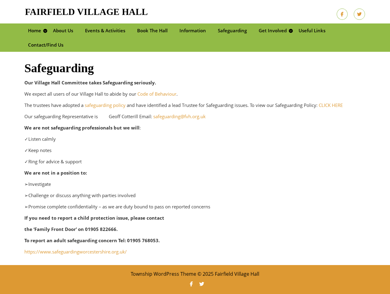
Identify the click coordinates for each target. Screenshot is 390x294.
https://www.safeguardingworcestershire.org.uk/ (75, 252)
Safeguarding (232, 30)
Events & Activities (105, 30)
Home (34, 30)
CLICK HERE (331, 105)
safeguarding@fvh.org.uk (179, 116)
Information (192, 30)
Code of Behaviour (156, 94)
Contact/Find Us (45, 45)
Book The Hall (152, 30)
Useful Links (312, 30)
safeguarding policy (105, 105)
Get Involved (273, 30)
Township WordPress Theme (163, 274)
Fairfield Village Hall (86, 12)
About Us (63, 30)
